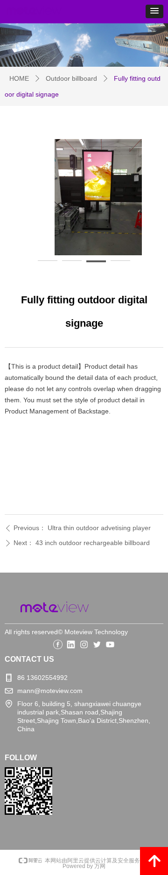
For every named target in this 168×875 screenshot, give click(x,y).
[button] (154, 11)
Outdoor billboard (71, 78)
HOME (19, 78)
